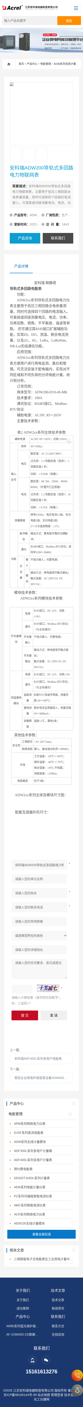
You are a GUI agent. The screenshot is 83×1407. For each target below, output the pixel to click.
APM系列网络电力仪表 (29, 1123)
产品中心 (32, 63)
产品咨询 (25, 238)
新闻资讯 (58, 1308)
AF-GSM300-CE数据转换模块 (22, 1334)
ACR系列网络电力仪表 (29, 1214)
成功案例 (23, 1308)
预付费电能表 (23, 1169)
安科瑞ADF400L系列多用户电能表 (38, 1058)
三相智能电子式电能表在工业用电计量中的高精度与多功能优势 (43, 1259)
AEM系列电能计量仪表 (29, 1187)
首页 (21, 63)
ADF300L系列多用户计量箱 (33, 1151)
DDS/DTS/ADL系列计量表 (32, 1178)
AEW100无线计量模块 (29, 1223)
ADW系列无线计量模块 (67, 63)
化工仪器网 (41, 1399)
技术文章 (58, 1290)
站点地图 (44, 1395)
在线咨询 (58, 1334)
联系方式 (58, 1326)
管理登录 (57, 1395)
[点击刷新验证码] (48, 988)
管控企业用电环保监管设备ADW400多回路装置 (43, 1078)
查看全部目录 (41, 1234)
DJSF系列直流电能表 (28, 1132)
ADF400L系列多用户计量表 (33, 1160)
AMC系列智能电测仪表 (30, 1205)
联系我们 (58, 238)
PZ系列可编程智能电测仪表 (33, 1196)
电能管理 (45, 63)
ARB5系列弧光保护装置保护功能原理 (22, 1326)
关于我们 (23, 1290)
